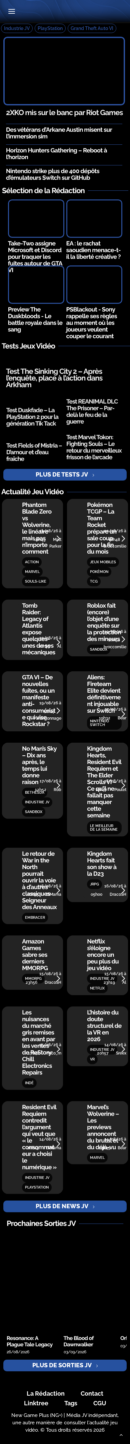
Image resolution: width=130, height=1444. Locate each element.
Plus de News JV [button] (62, 1206)
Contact (92, 1393)
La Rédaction (46, 1393)
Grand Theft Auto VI (92, 28)
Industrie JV (17, 28)
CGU (99, 1403)
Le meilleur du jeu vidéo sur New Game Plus (65, 12)
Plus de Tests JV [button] (62, 474)
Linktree (36, 1403)
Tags (70, 1403)
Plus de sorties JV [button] (62, 1365)
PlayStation (50, 28)
